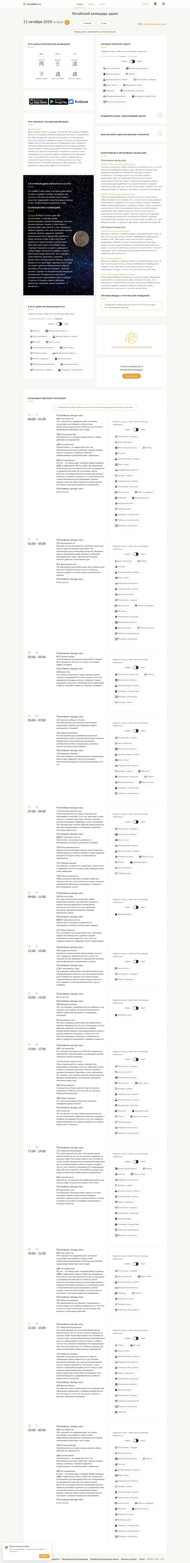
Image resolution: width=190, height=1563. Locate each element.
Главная (80, 4)
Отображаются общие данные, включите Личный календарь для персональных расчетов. (130, 306)
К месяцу (87, 23)
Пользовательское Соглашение (75, 1559)
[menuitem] (80, 4)
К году (104, 23)
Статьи (102, 4)
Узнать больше (131, 376)
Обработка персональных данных (104, 1559)
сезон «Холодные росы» (152, 23)
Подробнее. (14, 1551)
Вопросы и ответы (129, 1559)
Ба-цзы (91, 4)
